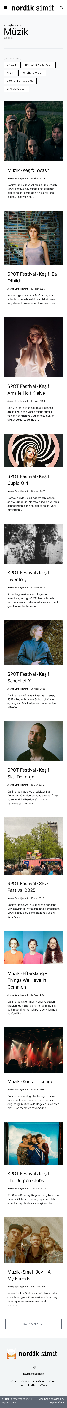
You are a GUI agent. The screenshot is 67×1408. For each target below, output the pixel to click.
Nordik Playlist (32, 72)
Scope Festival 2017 (20, 81)
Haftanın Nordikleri (38, 65)
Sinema (25, 1381)
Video (52, 1381)
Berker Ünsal (57, 1402)
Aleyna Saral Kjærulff (17, 178)
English (44, 1385)
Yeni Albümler (16, 88)
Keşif (10, 72)
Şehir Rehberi (28, 1385)
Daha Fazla (30, 1324)
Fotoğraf (38, 1381)
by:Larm (12, 65)
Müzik (13, 1381)
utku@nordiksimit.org (33, 1373)
